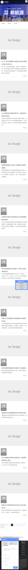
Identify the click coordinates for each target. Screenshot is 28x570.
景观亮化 (23, 552)
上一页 (7, 524)
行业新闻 (3, 23)
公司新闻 (9, 23)
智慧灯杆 (23, 554)
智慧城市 (23, 543)
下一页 (23, 524)
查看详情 (24, 75)
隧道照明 (23, 550)
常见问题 (15, 23)
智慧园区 (23, 545)
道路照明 (23, 548)
